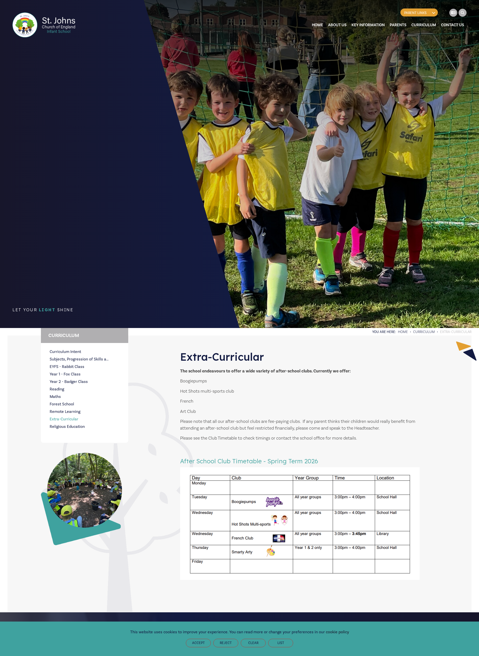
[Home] (44, 24)
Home (403, 332)
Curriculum (424, 332)
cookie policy (337, 632)
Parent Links (415, 13)
